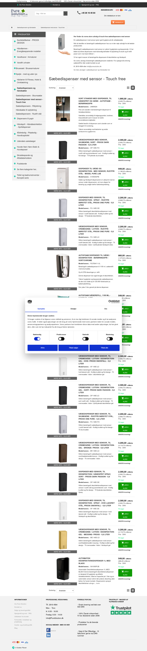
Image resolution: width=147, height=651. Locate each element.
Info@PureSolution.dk (54, 618)
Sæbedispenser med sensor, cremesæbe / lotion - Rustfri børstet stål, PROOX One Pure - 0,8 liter (96, 230)
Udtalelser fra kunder (21, 616)
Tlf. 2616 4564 (51, 604)
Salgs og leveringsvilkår (22, 610)
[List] (133, 88)
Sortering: (52, 87)
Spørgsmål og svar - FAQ (90, 5)
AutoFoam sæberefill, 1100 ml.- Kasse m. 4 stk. (94, 296)
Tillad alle (104, 348)
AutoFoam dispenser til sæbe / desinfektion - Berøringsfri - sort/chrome (94, 258)
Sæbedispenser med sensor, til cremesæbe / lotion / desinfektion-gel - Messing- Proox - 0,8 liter (97, 532)
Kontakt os (56, 5)
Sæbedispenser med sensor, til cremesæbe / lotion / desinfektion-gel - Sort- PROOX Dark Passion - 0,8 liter (97, 389)
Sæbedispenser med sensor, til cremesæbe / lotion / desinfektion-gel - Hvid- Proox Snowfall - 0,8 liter (97, 360)
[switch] (61, 339)
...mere (97, 583)
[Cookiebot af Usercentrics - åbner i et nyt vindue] (110, 301)
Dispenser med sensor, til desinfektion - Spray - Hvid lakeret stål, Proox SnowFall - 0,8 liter (97, 503)
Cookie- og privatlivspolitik (23, 625)
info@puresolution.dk (94, 66)
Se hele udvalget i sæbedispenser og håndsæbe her (92, 70)
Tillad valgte (73, 348)
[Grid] (128, 88)
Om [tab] (105, 309)
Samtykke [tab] (41, 309)
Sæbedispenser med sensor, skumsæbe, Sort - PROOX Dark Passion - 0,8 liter (94, 142)
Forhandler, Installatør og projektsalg (22, 621)
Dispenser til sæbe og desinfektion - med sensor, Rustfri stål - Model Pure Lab (97, 171)
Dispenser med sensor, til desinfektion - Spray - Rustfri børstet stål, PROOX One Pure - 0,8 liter (96, 201)
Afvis (43, 348)
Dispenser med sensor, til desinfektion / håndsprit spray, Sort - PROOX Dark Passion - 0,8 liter (95, 475)
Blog (15, 628)
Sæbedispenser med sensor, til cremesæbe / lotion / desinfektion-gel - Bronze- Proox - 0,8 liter (97, 445)
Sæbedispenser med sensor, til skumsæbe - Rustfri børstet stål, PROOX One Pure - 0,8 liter (96, 416)
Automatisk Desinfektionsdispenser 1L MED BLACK (95, 561)
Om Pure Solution (25, 5)
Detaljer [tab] (74, 309)
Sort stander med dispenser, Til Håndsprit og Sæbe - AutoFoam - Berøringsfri (95, 101)
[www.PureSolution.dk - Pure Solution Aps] (20, 12)
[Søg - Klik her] (65, 13)
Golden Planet (21, 647)
